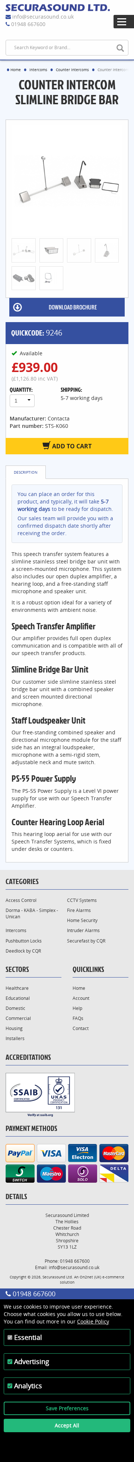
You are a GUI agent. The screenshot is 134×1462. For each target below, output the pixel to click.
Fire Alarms (79, 910)
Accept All (67, 1425)
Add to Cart (71, 446)
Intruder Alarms (83, 930)
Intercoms (38, 69)
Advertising (31, 1361)
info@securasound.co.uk (43, 16)
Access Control (21, 900)
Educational (18, 998)
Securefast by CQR (86, 941)
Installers (15, 1038)
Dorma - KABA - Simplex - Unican (32, 913)
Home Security (82, 920)
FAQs (78, 1018)
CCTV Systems (82, 900)
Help (77, 1008)
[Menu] (124, 21)
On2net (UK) (90, 1277)
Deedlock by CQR (23, 951)
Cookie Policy (93, 1321)
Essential (28, 1337)
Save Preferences (67, 1408)
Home (15, 69)
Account (81, 998)
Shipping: (71, 389)
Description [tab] (26, 472)
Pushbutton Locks (24, 941)
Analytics (28, 1385)
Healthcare (17, 988)
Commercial (18, 1018)
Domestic (15, 1008)
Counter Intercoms (72, 69)
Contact (81, 1028)
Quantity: (21, 389)
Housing (14, 1028)
